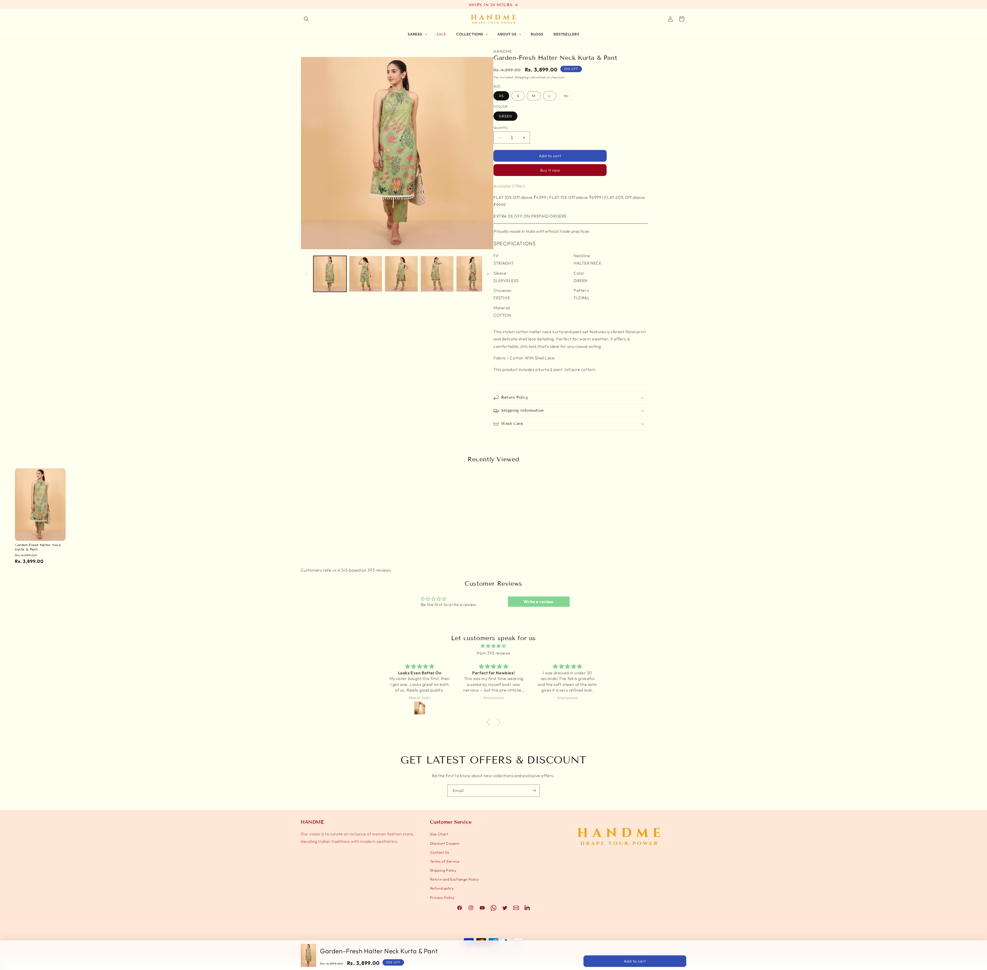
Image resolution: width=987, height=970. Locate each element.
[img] (493, 646)
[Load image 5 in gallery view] (472, 274)
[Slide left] (306, 273)
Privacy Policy (442, 897)
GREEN (505, 116)
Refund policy (442, 888)
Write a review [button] (538, 601)
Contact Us (439, 852)
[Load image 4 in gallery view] (437, 274)
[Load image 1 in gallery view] (329, 274)
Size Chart (439, 834)
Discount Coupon (445, 843)
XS (501, 96)
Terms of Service (445, 861)
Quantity (501, 127)
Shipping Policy (443, 870)
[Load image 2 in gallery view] (365, 274)
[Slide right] (488, 273)
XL (569, 96)
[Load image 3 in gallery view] (401, 274)
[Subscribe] (534, 791)
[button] (306, 19)
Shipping (522, 77)
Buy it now (550, 170)
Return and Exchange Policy (454, 879)
